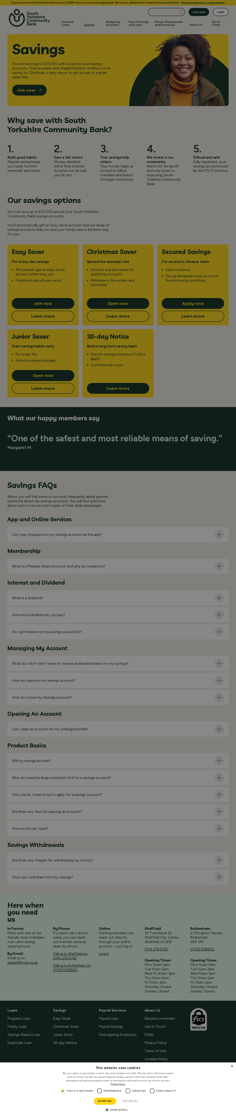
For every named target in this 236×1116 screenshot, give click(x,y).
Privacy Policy (118, 1084)
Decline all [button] (130, 1100)
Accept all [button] (105, 1101)
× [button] (231, 1066)
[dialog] (118, 1089)
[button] (117, 1110)
